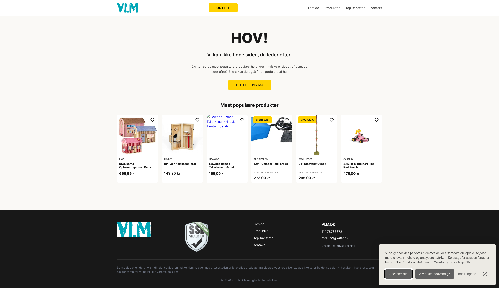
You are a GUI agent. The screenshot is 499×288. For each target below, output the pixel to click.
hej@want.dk (338, 238)
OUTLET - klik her (249, 85)
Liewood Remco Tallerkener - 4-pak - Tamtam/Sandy (222, 167)
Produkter (332, 8)
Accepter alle (398, 274)
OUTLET (223, 8)
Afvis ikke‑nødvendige (434, 274)
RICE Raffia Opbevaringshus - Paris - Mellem (136, 167)
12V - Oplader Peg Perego (271, 163)
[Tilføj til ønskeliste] (152, 119)
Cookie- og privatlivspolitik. (452, 262)
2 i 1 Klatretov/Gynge (312, 163)
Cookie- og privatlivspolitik (339, 245)
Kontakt (376, 8)
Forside (313, 8)
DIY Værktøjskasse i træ (180, 163)
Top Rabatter (355, 8)
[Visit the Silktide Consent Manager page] (485, 274)
